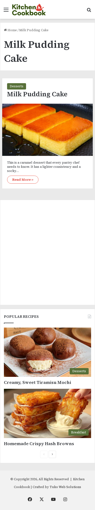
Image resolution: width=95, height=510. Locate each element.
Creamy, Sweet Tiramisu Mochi (37, 382)
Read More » (22, 179)
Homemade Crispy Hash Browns (39, 443)
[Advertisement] (47, 252)
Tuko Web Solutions (65, 487)
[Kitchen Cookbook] (29, 9)
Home (12, 30)
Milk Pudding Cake (37, 94)
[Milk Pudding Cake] (47, 130)
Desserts (16, 86)
